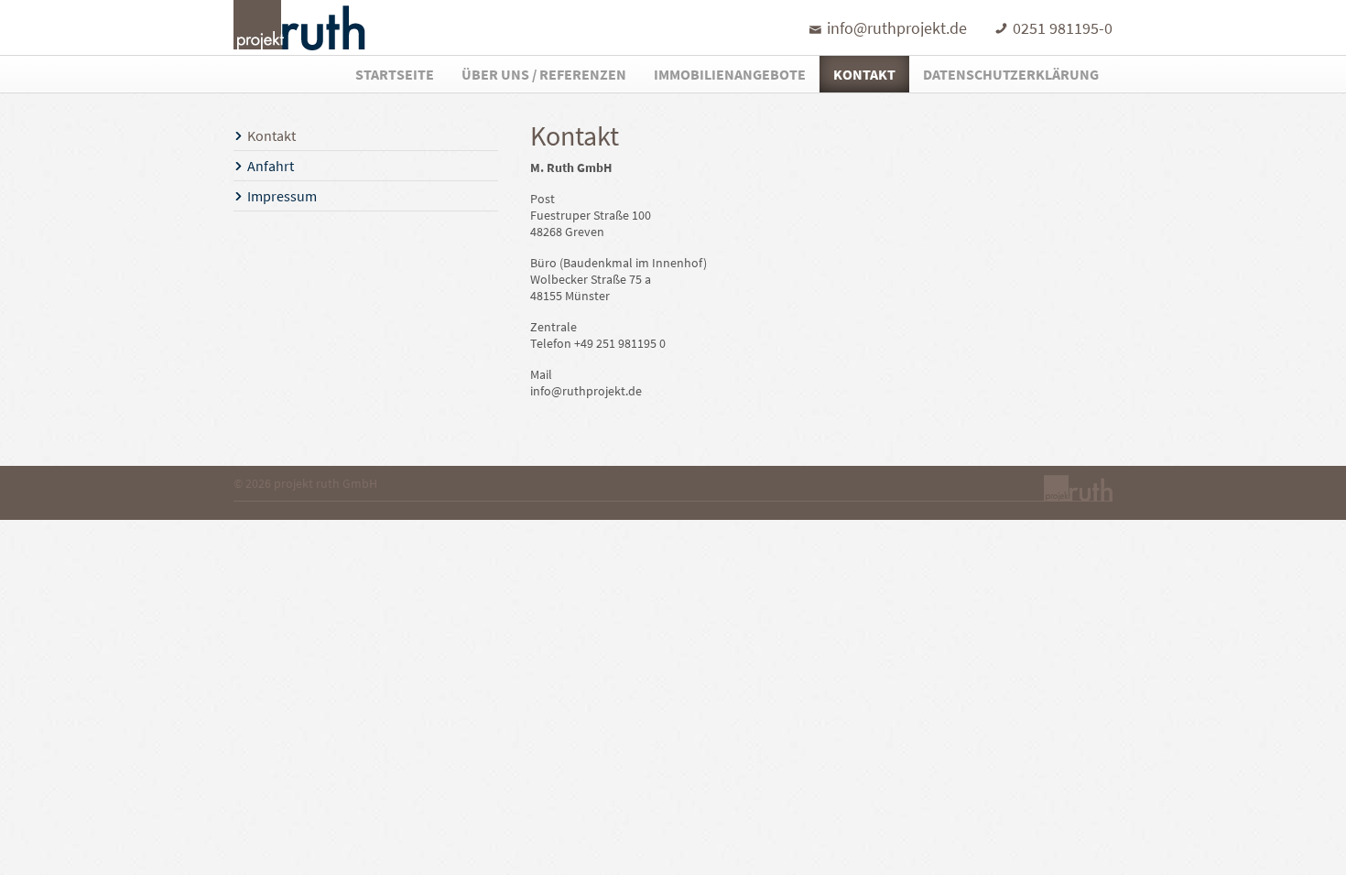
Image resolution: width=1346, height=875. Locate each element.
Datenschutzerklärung (1011, 74)
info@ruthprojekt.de (897, 27)
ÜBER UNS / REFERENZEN (543, 74)
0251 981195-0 (1063, 27)
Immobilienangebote (730, 74)
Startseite (394, 74)
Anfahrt (270, 166)
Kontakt (864, 74)
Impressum (282, 196)
